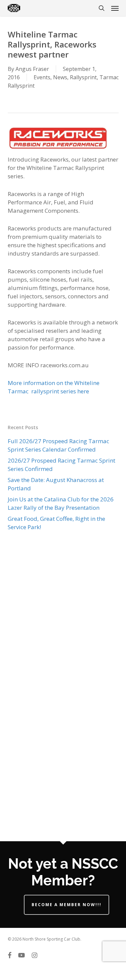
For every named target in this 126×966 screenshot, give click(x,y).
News (60, 77)
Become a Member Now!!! (66, 904)
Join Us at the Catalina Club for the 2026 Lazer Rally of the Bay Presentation (61, 503)
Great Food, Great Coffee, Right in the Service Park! (56, 523)
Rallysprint (83, 77)
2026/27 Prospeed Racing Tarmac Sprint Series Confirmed (61, 465)
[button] (115, 8)
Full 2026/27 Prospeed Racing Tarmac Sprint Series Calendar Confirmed (58, 445)
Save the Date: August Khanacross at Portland (56, 484)
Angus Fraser (32, 69)
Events (42, 77)
